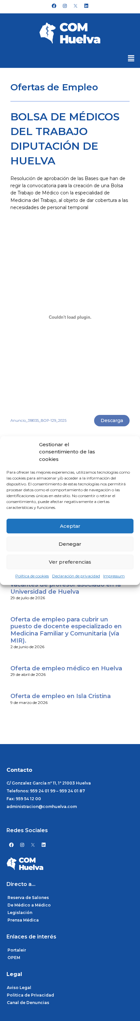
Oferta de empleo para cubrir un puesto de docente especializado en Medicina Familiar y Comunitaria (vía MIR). (66, 630)
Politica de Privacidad (30, 995)
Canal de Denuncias (28, 1002)
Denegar (70, 544)
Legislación (19, 912)
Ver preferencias (70, 562)
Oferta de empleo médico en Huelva (66, 668)
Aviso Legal (19, 987)
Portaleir (16, 950)
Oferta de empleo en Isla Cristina (60, 696)
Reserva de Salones (28, 897)
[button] (131, 58)
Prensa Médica (23, 920)
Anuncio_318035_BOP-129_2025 (38, 420)
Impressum (114, 575)
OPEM (13, 957)
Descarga (112, 420)
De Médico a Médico (29, 905)
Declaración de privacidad (76, 575)
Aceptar (70, 526)
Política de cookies (32, 575)
